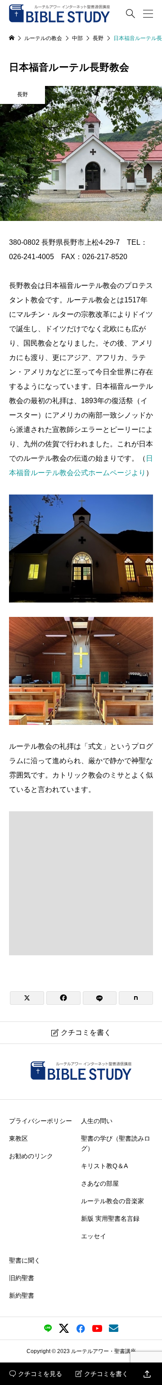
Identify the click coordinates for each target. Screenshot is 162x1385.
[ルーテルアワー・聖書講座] (59, 13)
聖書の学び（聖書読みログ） (115, 1142)
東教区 (18, 1138)
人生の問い (96, 1120)
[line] (48, 1328)
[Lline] (100, 998)
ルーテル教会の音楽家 (112, 1201)
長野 (22, 94)
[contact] (113, 1328)
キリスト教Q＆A (104, 1165)
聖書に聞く (24, 1260)
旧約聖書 (21, 1278)
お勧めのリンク (31, 1155)
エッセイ (93, 1236)
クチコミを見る (35, 1374)
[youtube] (97, 1328)
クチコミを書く (102, 1374)
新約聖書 (21, 1295)
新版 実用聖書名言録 (110, 1218)
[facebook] (81, 1328)
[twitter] (64, 1328)
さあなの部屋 (100, 1183)
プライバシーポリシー (40, 1120)
